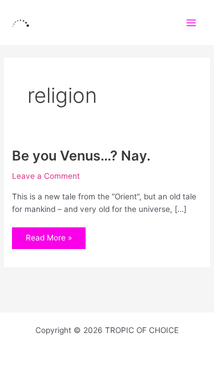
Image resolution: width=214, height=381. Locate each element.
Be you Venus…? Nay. (81, 155)
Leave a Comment (46, 176)
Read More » (48, 234)
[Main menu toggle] (191, 22)
